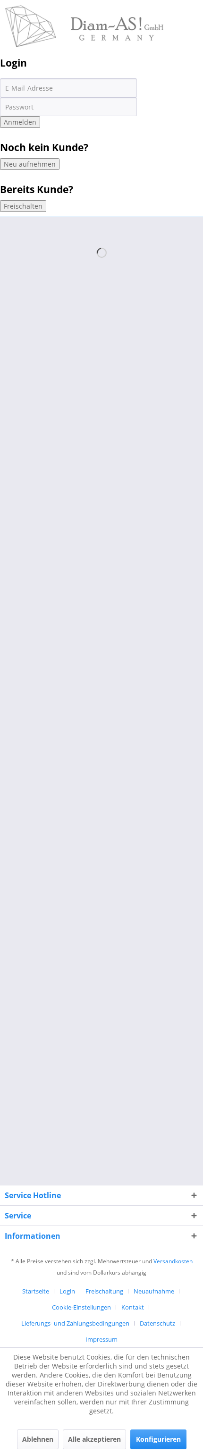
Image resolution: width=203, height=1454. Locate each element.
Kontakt (132, 1307)
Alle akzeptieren (94, 1439)
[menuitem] (39, 1291)
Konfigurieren (158, 1439)
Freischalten (23, 206)
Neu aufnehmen (30, 164)
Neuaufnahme (154, 1291)
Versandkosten (173, 1261)
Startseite (35, 1291)
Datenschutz (157, 1323)
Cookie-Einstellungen (81, 1307)
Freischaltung (104, 1291)
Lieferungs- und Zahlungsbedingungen (75, 1323)
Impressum (101, 1339)
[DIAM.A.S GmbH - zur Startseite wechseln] (84, 13)
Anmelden (20, 122)
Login (67, 1291)
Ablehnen (37, 1439)
